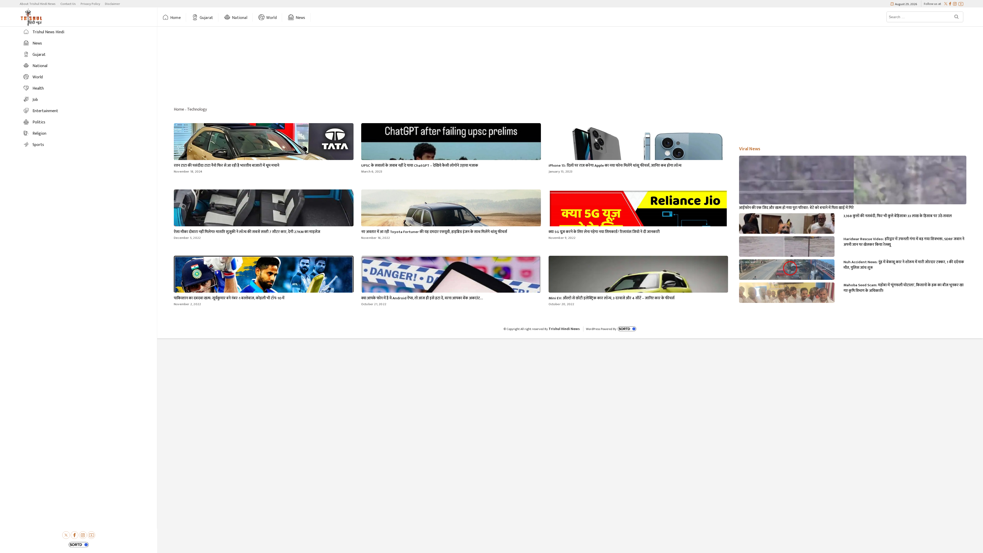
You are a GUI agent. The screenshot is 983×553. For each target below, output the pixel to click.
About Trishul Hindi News (38, 3)
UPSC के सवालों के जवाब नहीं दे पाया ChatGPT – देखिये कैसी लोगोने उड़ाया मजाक (419, 165)
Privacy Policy (90, 3)
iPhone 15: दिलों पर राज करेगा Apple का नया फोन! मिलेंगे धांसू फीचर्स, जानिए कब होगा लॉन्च (615, 165)
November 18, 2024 (188, 171)
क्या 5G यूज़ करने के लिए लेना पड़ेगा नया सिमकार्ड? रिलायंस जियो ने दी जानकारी (604, 232)
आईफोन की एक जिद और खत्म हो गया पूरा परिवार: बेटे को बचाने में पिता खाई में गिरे (796, 208)
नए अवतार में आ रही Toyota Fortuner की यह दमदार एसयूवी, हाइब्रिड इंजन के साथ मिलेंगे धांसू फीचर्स (434, 232)
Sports (38, 144)
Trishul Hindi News (564, 329)
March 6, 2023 (371, 171)
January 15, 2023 (561, 171)
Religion (39, 133)
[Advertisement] (570, 67)
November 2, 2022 (187, 304)
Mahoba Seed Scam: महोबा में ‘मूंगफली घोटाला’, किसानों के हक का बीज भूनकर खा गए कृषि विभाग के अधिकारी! (903, 288)
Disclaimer (112, 3)
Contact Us (68, 3)
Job (35, 99)
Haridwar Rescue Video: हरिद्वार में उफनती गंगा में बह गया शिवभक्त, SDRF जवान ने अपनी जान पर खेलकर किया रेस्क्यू (903, 242)
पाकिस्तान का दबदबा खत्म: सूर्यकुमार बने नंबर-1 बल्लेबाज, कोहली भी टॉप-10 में (229, 298)
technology (197, 109)
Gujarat (206, 17)
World (271, 17)
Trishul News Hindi (48, 32)
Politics (39, 122)
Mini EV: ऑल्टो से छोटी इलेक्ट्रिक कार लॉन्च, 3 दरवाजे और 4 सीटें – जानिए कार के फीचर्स (612, 298)
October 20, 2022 (561, 304)
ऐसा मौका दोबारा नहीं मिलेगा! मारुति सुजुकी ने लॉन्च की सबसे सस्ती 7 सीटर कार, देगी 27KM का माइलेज (247, 232)
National (239, 17)
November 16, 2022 (375, 238)
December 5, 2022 (187, 238)
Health (38, 88)
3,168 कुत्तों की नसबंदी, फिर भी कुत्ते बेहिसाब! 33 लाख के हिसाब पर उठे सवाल (897, 216)
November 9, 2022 (562, 238)
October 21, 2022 (373, 304)
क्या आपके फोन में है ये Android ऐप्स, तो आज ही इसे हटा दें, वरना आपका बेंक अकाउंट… (422, 298)
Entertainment (45, 111)
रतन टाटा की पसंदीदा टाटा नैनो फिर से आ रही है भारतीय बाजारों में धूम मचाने (226, 165)
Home (175, 17)
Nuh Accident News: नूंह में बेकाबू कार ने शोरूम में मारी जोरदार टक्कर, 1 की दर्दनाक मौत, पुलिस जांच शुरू (903, 265)
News (300, 17)
